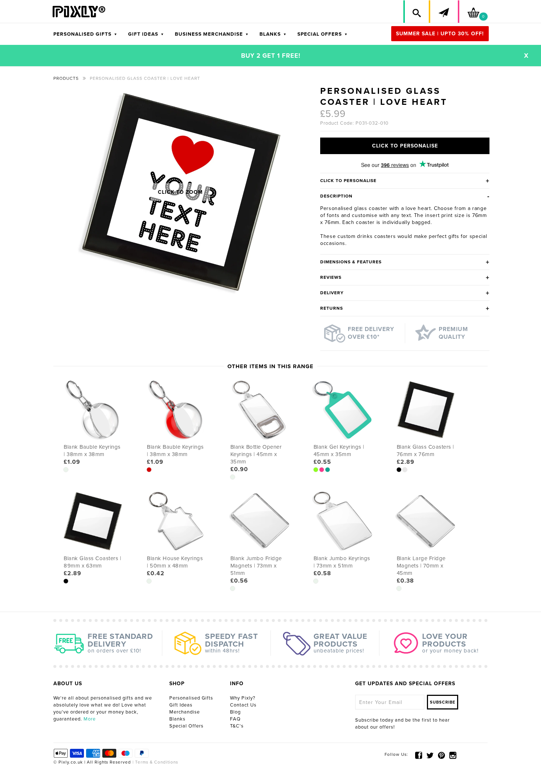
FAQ (235, 719)
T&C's (237, 726)
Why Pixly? (242, 698)
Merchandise (184, 712)
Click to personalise (405, 146)
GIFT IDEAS (146, 34)
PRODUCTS (66, 78)
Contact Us (243, 705)
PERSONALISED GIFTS (85, 34)
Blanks (177, 719)
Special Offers (186, 726)
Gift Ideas (180, 705)
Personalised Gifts (191, 698)
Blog (235, 712)
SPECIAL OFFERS (322, 34)
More (90, 719)
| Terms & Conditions (154, 762)
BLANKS (272, 34)
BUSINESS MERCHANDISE (211, 34)
